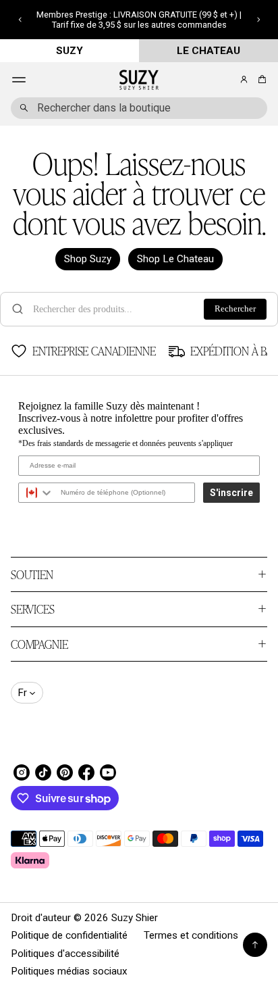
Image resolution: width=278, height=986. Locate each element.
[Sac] (260, 79)
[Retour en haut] (255, 945)
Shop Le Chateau (175, 259)
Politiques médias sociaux (69, 971)
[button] (20, 19)
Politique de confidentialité (69, 935)
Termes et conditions (191, 935)
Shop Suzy (87, 259)
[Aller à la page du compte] (244, 79)
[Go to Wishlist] (225, 80)
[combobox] (139, 108)
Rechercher (235, 309)
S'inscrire (231, 492)
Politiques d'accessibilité (65, 953)
